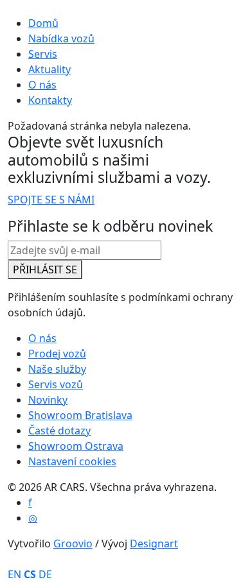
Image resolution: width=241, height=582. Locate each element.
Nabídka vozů (61, 38)
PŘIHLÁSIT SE (45, 269)
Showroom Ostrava (75, 446)
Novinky (47, 400)
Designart (154, 543)
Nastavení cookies (72, 461)
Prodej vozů (57, 354)
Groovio (73, 543)
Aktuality (49, 69)
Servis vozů (55, 384)
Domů (43, 23)
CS (30, 574)
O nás (42, 85)
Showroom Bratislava (80, 415)
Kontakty (50, 100)
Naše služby (57, 369)
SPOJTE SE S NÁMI (51, 200)
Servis (42, 54)
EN (14, 574)
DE (45, 574)
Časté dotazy (59, 431)
